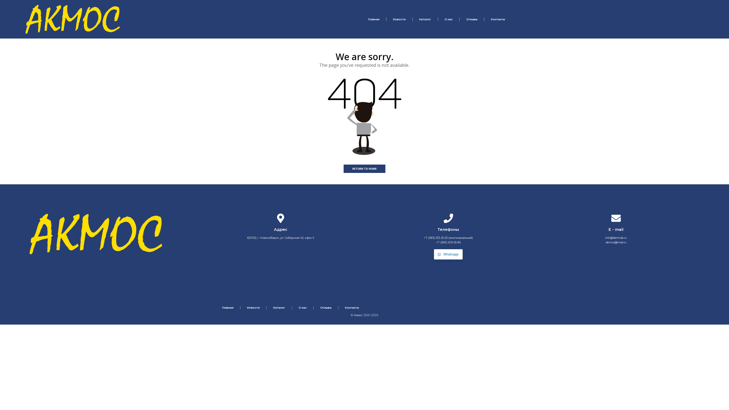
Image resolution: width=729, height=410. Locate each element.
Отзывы (471, 19)
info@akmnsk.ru (616, 238)
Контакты (498, 19)
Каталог (425, 19)
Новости (399, 19)
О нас (449, 19)
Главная (373, 19)
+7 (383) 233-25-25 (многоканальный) (448, 238)
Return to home (364, 168)
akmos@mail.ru (616, 242)
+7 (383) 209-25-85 (448, 242)
